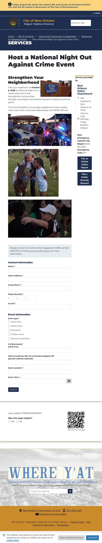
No (20, 421)
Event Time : (14, 377)
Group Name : (15, 285)
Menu (98, 13)
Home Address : (15, 276)
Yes (12, 421)
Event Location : (15, 368)
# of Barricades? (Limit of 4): (15, 345)
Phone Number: (15, 294)
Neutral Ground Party (20, 338)
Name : (11, 266)
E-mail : (12, 303)
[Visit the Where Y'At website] (51, 475)
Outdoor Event (17, 334)
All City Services (26, 36)
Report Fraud (77, 522)
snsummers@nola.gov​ (39, 251)
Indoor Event (16, 326)
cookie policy (13, 540)
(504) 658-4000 (73, 510)
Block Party (16, 322)
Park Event (16, 330)
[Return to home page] (31, 22)
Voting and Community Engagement (57, 36)
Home (11, 36)
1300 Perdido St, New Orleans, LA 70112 (42, 510)
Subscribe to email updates (52, 514)
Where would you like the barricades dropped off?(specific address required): (31, 357)
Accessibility (63, 525)
